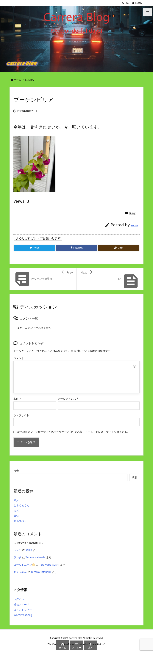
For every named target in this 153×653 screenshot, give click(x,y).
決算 (16, 510)
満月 (16, 500)
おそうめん (20, 572)
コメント (18, 358)
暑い (16, 516)
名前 (17, 398)
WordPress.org (23, 615)
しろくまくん (21, 505)
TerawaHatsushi (36, 557)
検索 (16, 470)
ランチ (17, 550)
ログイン (19, 599)
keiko (134, 225)
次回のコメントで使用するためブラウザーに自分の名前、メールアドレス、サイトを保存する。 (73, 432)
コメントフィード (24, 609)
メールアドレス (68, 398)
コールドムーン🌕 (24, 564)
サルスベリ (20, 521)
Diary (31, 79)
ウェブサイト (21, 415)
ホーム (17, 79)
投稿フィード (21, 604)
